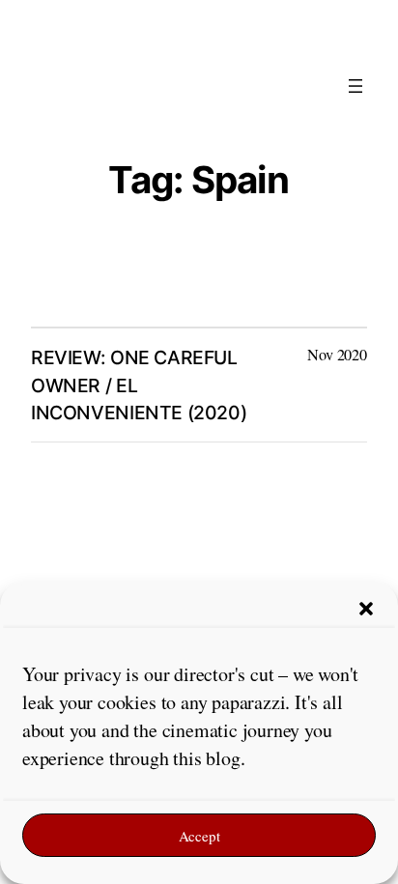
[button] (366, 608)
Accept (199, 835)
